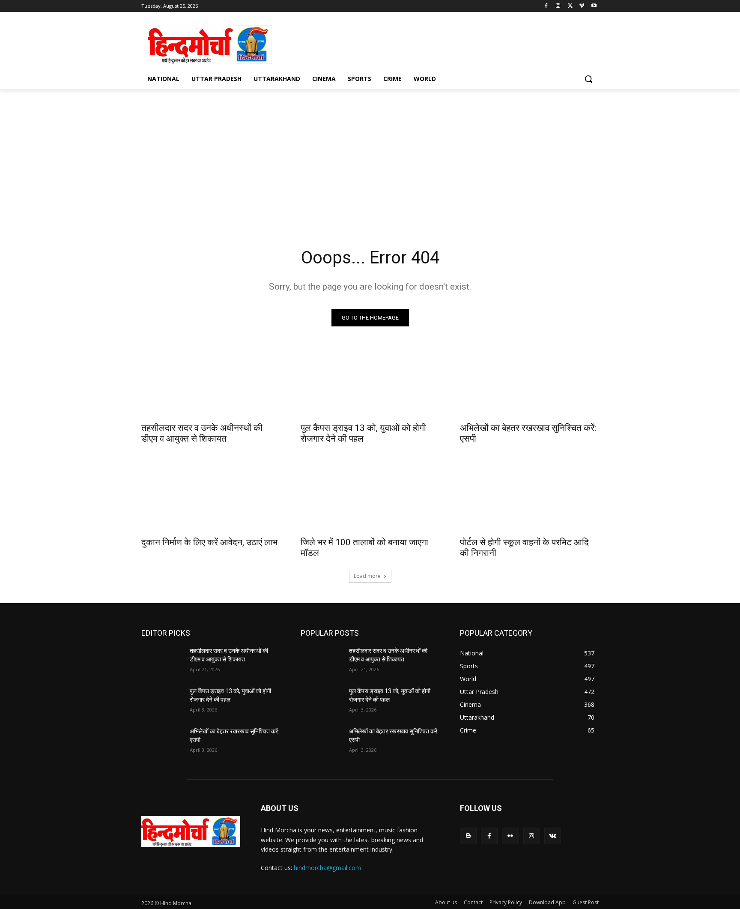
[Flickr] (510, 836)
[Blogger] (468, 836)
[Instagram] (558, 6)
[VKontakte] (552, 836)
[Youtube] (594, 6)
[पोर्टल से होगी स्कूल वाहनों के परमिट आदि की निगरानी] (529, 497)
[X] (570, 6)
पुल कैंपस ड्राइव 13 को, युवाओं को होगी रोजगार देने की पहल (363, 433)
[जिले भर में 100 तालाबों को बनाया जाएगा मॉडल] (370, 497)
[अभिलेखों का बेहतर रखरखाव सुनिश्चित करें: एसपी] (529, 382)
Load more (367, 576)
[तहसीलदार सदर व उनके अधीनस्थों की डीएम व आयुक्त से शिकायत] (210, 382)
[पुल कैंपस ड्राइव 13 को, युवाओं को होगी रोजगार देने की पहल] (370, 382)
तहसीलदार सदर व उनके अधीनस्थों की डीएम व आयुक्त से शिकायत (202, 433)
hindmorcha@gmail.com (327, 868)
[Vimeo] (582, 6)
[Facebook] (546, 6)
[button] (588, 79)
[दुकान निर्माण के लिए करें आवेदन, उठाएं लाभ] (210, 497)
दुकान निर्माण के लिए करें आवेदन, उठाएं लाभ (209, 542)
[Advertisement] (434, 43)
